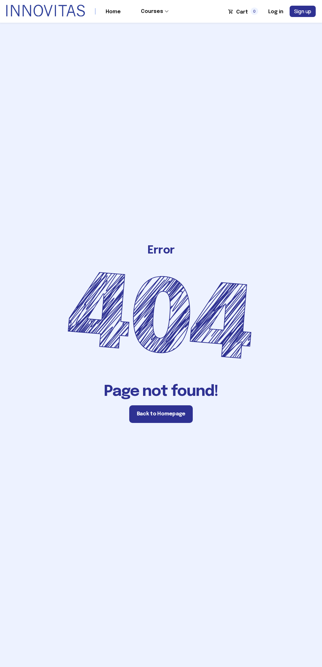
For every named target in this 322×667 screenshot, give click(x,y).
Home (113, 11)
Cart (242, 12)
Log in (275, 11)
